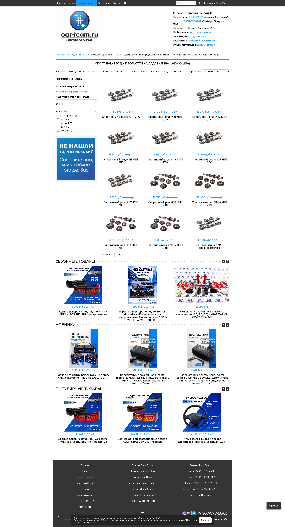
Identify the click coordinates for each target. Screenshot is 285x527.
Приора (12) (66, 130)
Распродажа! (147, 54)
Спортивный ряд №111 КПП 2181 (165, 204)
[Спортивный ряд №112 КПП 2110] (209, 95)
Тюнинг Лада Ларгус (200, 465)
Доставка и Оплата (84, 483)
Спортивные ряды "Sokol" (70, 86)
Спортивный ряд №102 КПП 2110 (121, 204)
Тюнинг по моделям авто (72, 54)
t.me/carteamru (198, 36)
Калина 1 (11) (66, 123)
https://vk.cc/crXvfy (206, 44)
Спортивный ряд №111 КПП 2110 (121, 161)
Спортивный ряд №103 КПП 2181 (121, 246)
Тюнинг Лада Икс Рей (142, 471)
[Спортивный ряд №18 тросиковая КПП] (209, 224)
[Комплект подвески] (201, 285)
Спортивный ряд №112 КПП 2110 (209, 118)
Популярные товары (184, 54)
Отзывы (117, 3)
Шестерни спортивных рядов (73, 97)
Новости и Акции (84, 495)
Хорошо (205, 520)
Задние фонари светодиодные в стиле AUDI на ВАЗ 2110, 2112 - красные (142, 440)
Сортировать (195, 71)
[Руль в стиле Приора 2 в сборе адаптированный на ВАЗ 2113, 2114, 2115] (201, 412)
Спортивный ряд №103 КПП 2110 (209, 161)
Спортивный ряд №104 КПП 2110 (165, 161)
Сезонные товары (210, 54)
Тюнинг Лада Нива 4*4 (142, 495)
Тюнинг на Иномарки (200, 495)
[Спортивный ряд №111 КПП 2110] (121, 138)
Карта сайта (84, 506)
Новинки (163, 54)
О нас (71, 3)
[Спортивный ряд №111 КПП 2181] (165, 181)
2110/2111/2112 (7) (68, 116)
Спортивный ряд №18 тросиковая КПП (209, 246)
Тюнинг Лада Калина (142, 489)
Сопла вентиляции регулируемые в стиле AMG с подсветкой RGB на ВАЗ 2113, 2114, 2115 (83, 378)
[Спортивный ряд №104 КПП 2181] (209, 181)
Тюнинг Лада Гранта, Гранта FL (142, 483)
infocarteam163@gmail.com (200, 40)
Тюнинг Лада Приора (142, 477)
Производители (124, 54)
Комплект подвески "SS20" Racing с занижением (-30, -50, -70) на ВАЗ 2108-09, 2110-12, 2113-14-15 (202, 314)
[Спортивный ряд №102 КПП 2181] (165, 224)
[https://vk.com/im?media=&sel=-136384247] (76, 158)
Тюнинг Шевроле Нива (142, 501)
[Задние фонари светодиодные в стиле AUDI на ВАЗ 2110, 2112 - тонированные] (83, 285)
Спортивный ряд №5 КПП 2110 (121, 116)
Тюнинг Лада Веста (142, 465)
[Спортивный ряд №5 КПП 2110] (121, 95)
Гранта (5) (65, 119)
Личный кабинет (84, 501)
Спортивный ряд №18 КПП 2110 (165, 118)
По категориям (101, 54)
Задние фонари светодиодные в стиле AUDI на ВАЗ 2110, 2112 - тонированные (83, 313)
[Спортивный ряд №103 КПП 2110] (209, 138)
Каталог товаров (86, 3)
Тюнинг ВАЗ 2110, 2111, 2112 (200, 477)
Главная (61, 3)
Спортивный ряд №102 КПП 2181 (165, 246)
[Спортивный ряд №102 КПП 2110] (121, 181)
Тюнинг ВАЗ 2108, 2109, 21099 (200, 483)
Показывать (107, 254)
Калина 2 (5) (66, 127)
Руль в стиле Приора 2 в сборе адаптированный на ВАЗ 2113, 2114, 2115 (202, 440)
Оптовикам (104, 3)
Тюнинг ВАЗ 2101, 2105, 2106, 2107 (200, 489)
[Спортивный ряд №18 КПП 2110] (165, 95)
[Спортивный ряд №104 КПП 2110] (165, 138)
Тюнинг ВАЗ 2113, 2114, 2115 (200, 471)
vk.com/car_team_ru (200, 32)
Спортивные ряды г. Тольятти (72, 91)
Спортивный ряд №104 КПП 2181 (209, 204)
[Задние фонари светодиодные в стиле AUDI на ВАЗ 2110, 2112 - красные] (142, 412)
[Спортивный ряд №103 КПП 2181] (121, 224)
